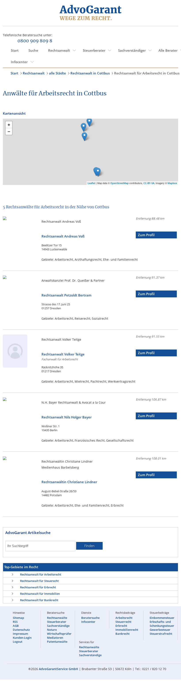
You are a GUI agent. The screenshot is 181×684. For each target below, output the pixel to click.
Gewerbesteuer (160, 630)
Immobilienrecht (126, 630)
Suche (33, 50)
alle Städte (57, 73)
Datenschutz (21, 630)
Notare (52, 630)
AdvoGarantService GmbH (58, 669)
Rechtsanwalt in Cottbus (90, 73)
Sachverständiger (132, 50)
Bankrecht (122, 634)
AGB (16, 626)
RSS (15, 622)
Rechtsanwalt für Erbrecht (38, 587)
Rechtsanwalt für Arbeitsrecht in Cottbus (146, 73)
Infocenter (19, 62)
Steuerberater (94, 50)
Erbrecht (121, 626)
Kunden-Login (22, 638)
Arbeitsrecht (123, 618)
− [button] (9, 131)
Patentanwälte (57, 642)
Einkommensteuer (162, 618)
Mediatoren (55, 638)
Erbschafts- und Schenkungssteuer (162, 624)
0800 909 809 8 (34, 41)
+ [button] (9, 124)
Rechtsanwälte (57, 618)
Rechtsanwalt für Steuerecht (39, 581)
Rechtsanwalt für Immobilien (40, 594)
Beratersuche (90, 618)
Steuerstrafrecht (161, 634)
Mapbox (172, 183)
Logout (17, 642)
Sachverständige (58, 626)
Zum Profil (146, 235)
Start (15, 50)
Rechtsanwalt (59, 50)
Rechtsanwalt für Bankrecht (39, 600)
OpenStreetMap (119, 183)
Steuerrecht (123, 622)
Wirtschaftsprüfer (59, 634)
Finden (89, 545)
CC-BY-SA (148, 183)
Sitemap (18, 618)
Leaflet (91, 183)
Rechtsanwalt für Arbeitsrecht (40, 574)
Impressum (20, 634)
